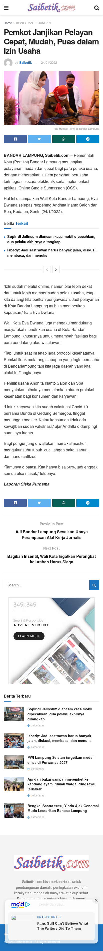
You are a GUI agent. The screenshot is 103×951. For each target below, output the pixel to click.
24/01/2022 (49, 62)
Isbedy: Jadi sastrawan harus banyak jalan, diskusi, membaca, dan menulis (51, 252)
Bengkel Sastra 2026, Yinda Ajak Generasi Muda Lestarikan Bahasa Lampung (63, 808)
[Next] (56, 269)
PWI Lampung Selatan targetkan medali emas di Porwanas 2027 (61, 760)
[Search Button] (94, 585)
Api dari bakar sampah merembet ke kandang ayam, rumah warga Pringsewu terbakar (62, 784)
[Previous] (47, 269)
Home (8, 23)
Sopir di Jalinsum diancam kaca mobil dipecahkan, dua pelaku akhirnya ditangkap (51, 239)
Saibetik (25, 62)
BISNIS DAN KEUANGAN (33, 23)
